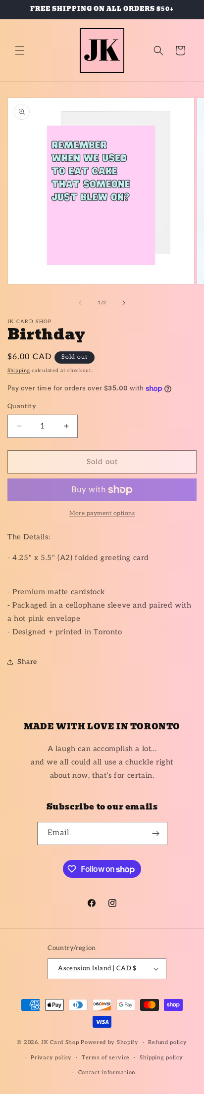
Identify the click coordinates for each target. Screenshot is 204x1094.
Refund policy (167, 1042)
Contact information (107, 1072)
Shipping (18, 371)
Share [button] (27, 662)
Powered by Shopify (110, 1042)
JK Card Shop (61, 1042)
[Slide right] (124, 303)
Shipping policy (161, 1057)
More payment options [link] (102, 513)
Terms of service (106, 1057)
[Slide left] (80, 303)
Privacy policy (51, 1057)
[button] (20, 50)
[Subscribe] (156, 833)
